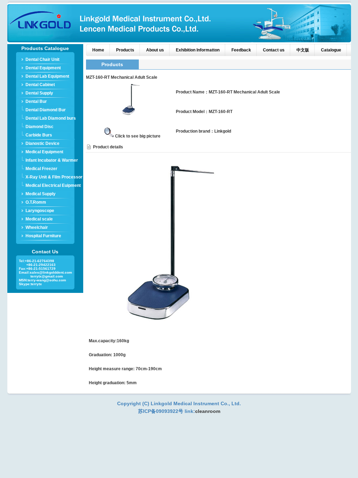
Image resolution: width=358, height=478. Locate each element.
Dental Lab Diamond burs (51, 118)
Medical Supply (41, 193)
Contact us (274, 50)
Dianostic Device (42, 143)
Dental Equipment (43, 67)
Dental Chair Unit (42, 59)
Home (98, 50)
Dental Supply (39, 93)
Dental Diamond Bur (46, 109)
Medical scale (39, 219)
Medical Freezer (41, 168)
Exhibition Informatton (198, 50)
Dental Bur (36, 101)
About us (155, 50)
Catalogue (331, 50)
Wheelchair (37, 227)
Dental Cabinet (40, 84)
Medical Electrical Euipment (53, 185)
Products (125, 50)
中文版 (302, 50)
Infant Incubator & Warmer (52, 160)
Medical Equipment (44, 151)
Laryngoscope (40, 210)
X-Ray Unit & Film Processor (54, 177)
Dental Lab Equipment (47, 76)
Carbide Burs (39, 135)
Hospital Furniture (43, 235)
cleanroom (207, 411)
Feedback (241, 50)
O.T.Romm (36, 202)
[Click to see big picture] (132, 115)
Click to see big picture (137, 136)
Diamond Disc (39, 126)
